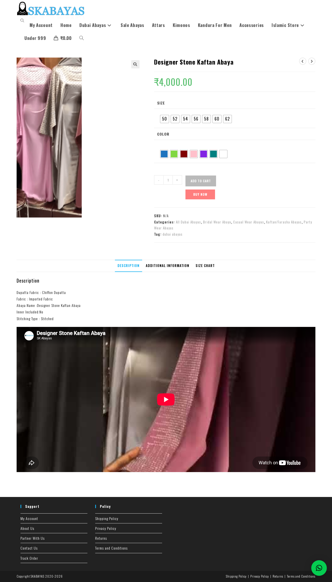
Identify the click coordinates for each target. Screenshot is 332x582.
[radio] (164, 119)
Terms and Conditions (111, 548)
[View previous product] (302, 61)
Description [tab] (128, 265)
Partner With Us (32, 538)
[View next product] (311, 61)
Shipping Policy (106, 518)
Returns (101, 538)
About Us (27, 528)
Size (161, 103)
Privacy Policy (105, 528)
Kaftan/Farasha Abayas (284, 222)
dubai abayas (173, 234)
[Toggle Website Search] (81, 38)
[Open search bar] (23, 20)
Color (163, 134)
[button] (135, 64)
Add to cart (201, 181)
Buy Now (200, 194)
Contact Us (29, 548)
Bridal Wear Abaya (217, 222)
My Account (29, 518)
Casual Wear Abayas (248, 222)
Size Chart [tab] (205, 265)
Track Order (29, 558)
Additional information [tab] (167, 265)
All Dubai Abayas (188, 222)
